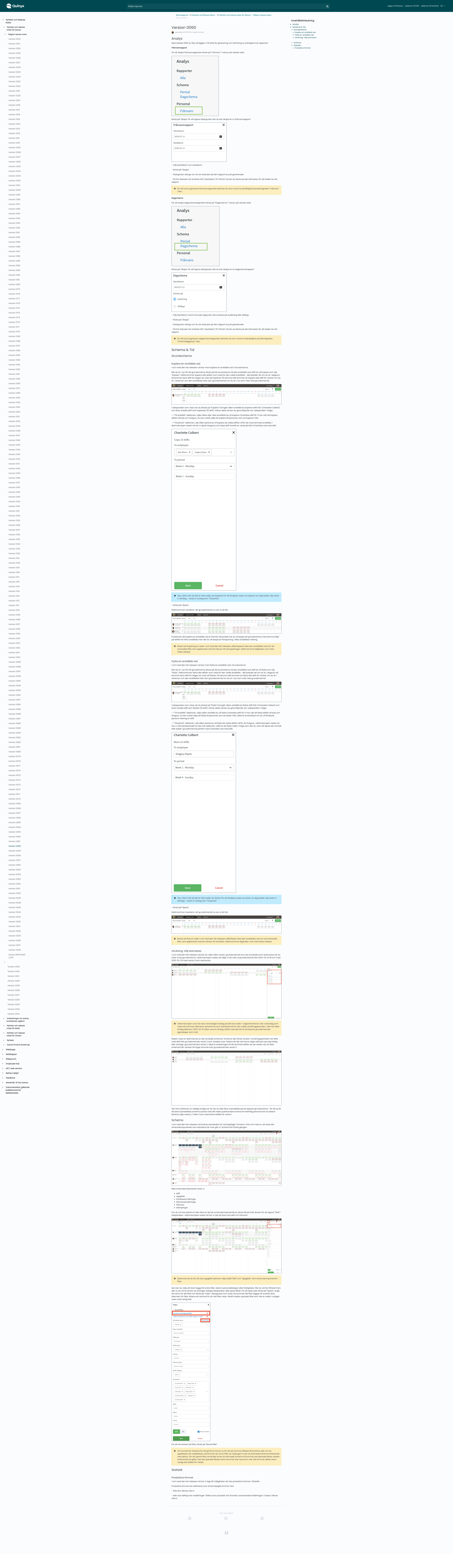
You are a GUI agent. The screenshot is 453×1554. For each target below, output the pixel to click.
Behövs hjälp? (12, 1073)
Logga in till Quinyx (395, 6)
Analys (295, 24)
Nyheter (10, 1040)
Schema (297, 43)
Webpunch (11, 1059)
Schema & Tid (298, 27)
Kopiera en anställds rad (305, 32)
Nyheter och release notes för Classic (16, 1034)
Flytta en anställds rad (304, 35)
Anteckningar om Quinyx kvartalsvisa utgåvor (18, 1019)
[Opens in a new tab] (226, 1532)
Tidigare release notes (17, 34)
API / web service (14, 1068)
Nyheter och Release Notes (15, 21)
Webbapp (10, 1049)
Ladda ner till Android (430, 6)
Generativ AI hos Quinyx (17, 1082)
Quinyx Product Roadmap (18, 1045)
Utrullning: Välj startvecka (305, 37)
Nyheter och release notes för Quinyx (16, 28)
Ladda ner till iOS (412, 6)
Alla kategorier (182, 15)
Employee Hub (12, 1063)
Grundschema (300, 30)
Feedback (10, 1077)
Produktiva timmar (303, 48)
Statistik (297, 45)
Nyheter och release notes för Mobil (16, 1027)
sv (441, 6)
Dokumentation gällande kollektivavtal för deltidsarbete (17, 1090)
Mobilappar (11, 1054)
